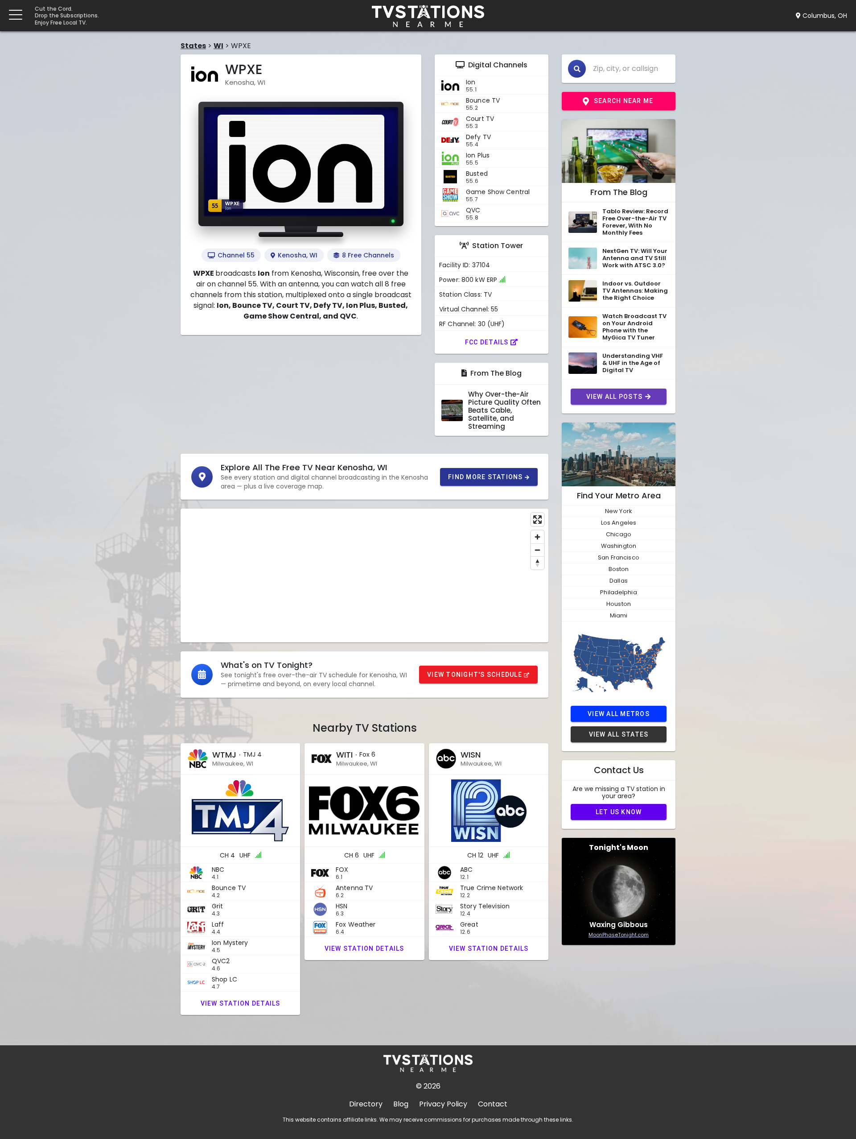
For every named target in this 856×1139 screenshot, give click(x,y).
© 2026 (428, 1086)
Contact (492, 1104)
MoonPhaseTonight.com (618, 934)
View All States (619, 734)
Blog (400, 1104)
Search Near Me (624, 100)
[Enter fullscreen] (537, 519)
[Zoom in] (537, 536)
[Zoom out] (537, 549)
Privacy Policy (443, 1104)
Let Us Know (619, 812)
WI (218, 46)
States (193, 46)
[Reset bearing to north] (537, 562)
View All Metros (619, 713)
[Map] (364, 575)
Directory (366, 1104)
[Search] (577, 69)
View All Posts (614, 396)
